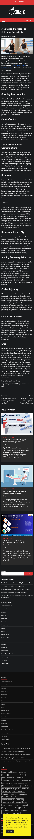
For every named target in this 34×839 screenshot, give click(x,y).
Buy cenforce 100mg (13, 384)
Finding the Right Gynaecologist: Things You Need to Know (14, 492)
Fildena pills (20, 799)
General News (5, 634)
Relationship (4, 650)
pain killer (15, 808)
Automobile (4, 609)
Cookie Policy (22, 827)
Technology (4, 660)
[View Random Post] (27, 20)
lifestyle (17, 805)
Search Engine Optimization (8, 654)
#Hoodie (4, 775)
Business (3, 612)
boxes (16, 775)
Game (3, 631)
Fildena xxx (18, 802)
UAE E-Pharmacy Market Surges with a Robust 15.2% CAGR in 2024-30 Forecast (17, 543)
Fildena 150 (13, 794)
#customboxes (6, 772)
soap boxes (24, 810)
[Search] (30, 20)
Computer (4, 618)
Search (3, 571)
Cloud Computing (5, 615)
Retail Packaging (15, 810)
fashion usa (11, 788)
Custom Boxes (15, 780)
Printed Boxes (23, 808)
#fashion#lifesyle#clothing (19, 772)
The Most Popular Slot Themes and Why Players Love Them (16, 583)
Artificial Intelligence (6, 605)
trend (18, 813)
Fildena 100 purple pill (18, 791)
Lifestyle (3, 644)
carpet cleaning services (8, 777)
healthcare (10, 805)
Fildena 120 (5, 794)
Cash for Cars (20, 777)
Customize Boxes (26, 780)
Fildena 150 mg (23, 794)
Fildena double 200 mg (8, 799)
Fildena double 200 (16, 797)
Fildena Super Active (7, 802)
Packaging (24, 805)
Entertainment (5, 625)
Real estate (4, 647)
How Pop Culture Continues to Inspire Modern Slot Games (16, 589)
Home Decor (4, 641)
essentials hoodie (26, 786)
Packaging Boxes (6, 808)
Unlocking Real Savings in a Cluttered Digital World (14, 592)
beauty (11, 775)
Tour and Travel (5, 663)
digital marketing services (20, 783)
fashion (4, 788)
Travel (13, 813)
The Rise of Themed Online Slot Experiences (12, 586)
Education (4, 621)
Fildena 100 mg (6, 791)
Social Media (4, 657)
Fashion (3, 628)
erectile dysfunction (15, 786)
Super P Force (5, 813)
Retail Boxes (5, 810)
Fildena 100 (25, 788)
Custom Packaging (6, 783)
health (3, 805)
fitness (25, 802)
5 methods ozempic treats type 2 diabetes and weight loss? (14, 441)
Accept (10, 831)
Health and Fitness (14, 381)
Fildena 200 (5, 797)
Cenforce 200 (6, 780)
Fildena (18, 788)
